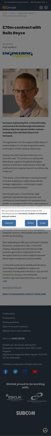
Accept (42, 223)
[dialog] (25, 218)
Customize (9, 223)
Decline (31, 223)
